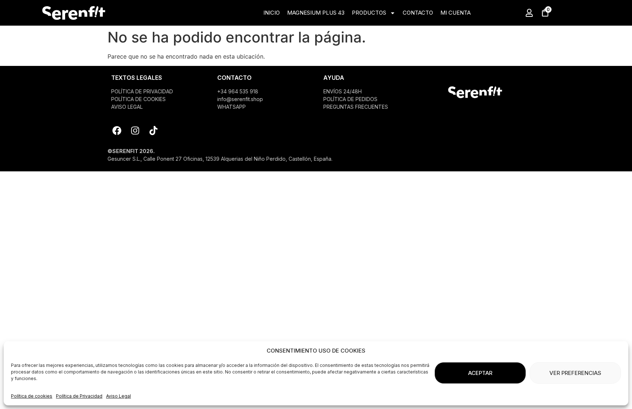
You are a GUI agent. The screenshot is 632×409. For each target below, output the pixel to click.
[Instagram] (135, 131)
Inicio (271, 12)
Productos (369, 12)
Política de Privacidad (79, 396)
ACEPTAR (480, 372)
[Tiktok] (153, 131)
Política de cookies (31, 396)
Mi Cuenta (455, 12)
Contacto (418, 12)
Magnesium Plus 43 (316, 12)
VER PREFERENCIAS (575, 372)
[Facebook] (117, 131)
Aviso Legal (118, 396)
